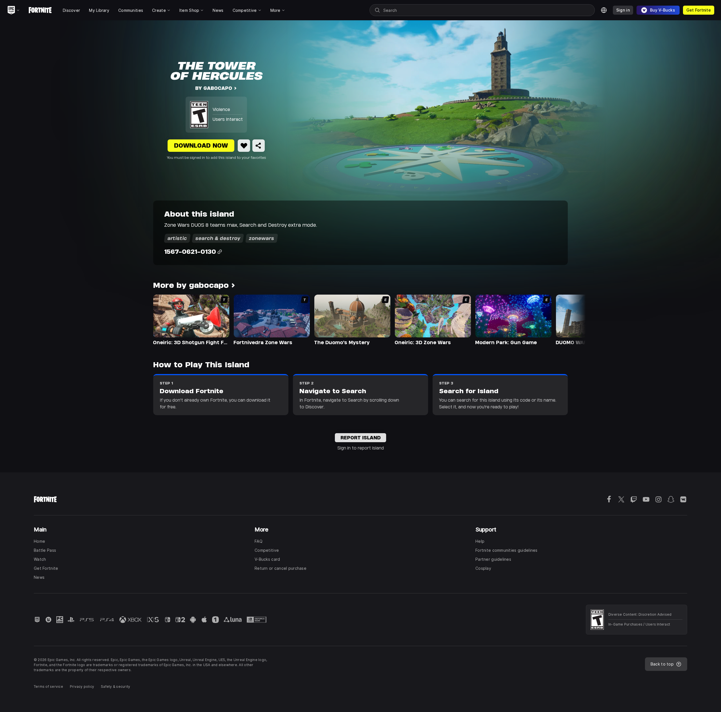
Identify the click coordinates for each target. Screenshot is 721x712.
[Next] (570, 319)
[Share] (258, 145)
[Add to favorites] (244, 145)
